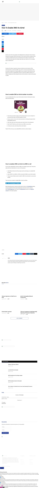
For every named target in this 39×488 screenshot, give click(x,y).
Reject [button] (3, 487)
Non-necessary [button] (2, 481)
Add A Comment (19, 318)
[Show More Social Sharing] (25, 34)
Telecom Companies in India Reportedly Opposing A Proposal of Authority (28, 312)
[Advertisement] (19, 12)
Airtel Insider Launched (6, 311)
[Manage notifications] (2, 486)
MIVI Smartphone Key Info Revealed (15, 380)
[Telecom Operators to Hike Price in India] (10, 290)
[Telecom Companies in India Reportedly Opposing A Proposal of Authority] (28, 305)
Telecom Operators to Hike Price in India (9, 297)
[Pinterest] (3, 49)
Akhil (5, 30)
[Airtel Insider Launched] (10, 305)
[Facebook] (3, 42)
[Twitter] (3, 44)
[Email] (3, 51)
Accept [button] (1, 487)
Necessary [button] (1, 476)
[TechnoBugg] (19, 2)
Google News (22, 189)
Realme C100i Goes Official (13, 364)
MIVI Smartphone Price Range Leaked (15, 375)
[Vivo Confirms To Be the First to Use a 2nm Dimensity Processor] (4, 388)
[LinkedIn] (3, 47)
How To (3, 25)
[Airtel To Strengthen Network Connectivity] (28, 290)
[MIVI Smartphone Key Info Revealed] (4, 382)
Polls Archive (4, 403)
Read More (6, 487)
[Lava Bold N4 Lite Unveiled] (4, 371)
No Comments (14, 30)
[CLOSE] (2, 468)
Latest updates (5, 361)
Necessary (2, 477)
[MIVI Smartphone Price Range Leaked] (4, 377)
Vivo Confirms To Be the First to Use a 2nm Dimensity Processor (20, 386)
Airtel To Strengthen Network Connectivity (26, 297)
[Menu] (3, 2)
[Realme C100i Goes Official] (4, 366)
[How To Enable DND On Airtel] (3, 36)
